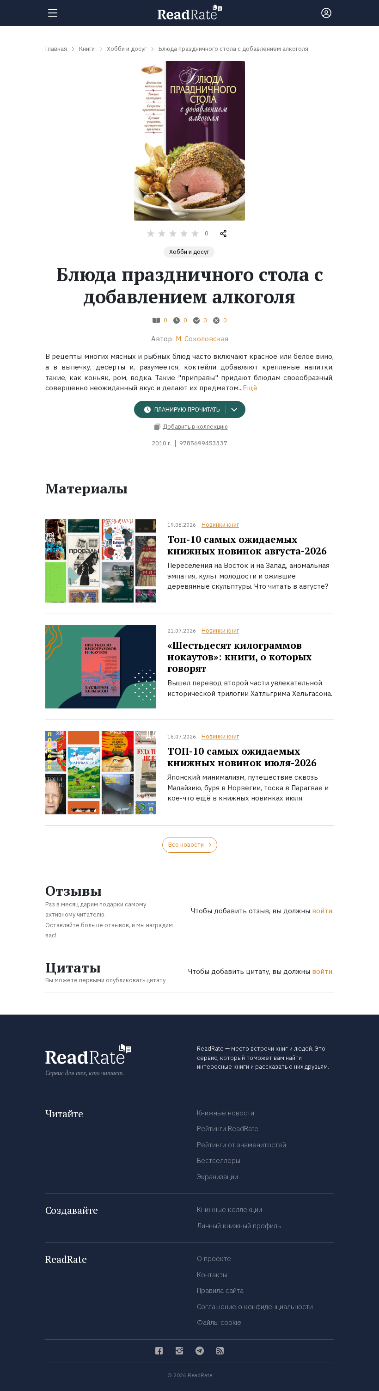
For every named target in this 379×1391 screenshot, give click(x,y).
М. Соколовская (202, 338)
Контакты (212, 1274)
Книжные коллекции (229, 1209)
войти (322, 910)
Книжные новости (225, 1112)
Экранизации (217, 1176)
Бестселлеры (218, 1160)
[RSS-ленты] (220, 1350)
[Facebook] (159, 1350)
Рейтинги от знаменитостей (241, 1144)
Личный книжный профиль (239, 1225)
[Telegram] (199, 1350)
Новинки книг (220, 525)
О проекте (214, 1258)
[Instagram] (179, 1350)
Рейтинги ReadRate (227, 1128)
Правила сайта (220, 1290)
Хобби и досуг (189, 252)
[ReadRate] (190, 12)
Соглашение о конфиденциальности (255, 1306)
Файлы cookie (219, 1322)
